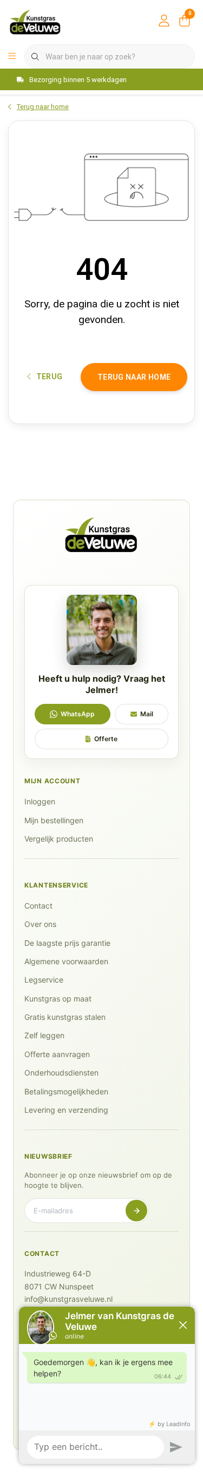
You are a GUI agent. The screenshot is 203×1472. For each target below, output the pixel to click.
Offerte (105, 739)
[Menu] (12, 56)
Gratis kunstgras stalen (65, 1016)
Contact (38, 905)
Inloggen (39, 801)
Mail (146, 714)
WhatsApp (78, 714)
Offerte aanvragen (57, 1054)
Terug (49, 376)
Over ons (40, 924)
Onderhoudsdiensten (61, 1072)
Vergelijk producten (58, 838)
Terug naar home (134, 377)
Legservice (43, 979)
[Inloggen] (164, 21)
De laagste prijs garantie (67, 942)
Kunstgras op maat (57, 998)
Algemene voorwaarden (66, 961)
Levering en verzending (66, 1109)
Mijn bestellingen (53, 820)
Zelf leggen (44, 1035)
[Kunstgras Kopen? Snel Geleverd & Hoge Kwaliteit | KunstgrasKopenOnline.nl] (35, 21)
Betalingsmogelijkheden (66, 1091)
